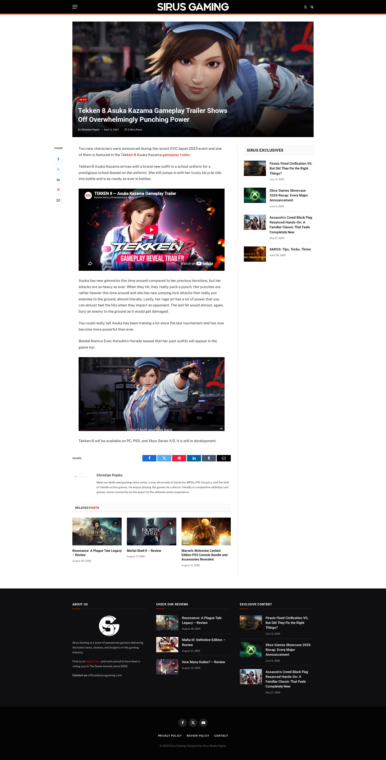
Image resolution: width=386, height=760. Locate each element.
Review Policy (198, 735)
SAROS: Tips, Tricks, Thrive (290, 249)
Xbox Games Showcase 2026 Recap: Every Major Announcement (289, 195)
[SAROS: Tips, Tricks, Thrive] (255, 254)
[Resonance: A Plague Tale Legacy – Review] (97, 531)
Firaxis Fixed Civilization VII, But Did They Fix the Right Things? (291, 168)
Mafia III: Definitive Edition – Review (203, 642)
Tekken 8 (128, 155)
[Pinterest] (58, 190)
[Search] (312, 6)
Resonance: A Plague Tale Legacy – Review (97, 553)
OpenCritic (93, 661)
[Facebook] (58, 159)
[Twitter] (58, 169)
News (83, 99)
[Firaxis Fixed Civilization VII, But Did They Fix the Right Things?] (255, 168)
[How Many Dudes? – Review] (167, 666)
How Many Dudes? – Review (203, 662)
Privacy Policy (170, 735)
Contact (221, 735)
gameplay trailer (176, 155)
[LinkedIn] (58, 180)
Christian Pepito (90, 129)
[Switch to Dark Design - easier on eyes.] (305, 6)
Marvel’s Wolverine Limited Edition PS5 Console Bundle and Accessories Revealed (205, 555)
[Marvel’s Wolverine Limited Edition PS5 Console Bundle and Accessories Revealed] (206, 531)
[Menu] (75, 6)
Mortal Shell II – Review (144, 551)
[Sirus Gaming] (193, 6)
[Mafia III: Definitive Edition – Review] (167, 644)
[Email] (58, 200)
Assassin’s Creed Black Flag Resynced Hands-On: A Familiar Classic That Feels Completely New (291, 224)
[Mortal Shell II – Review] (151, 531)
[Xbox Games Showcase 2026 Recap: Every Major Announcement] (255, 195)
